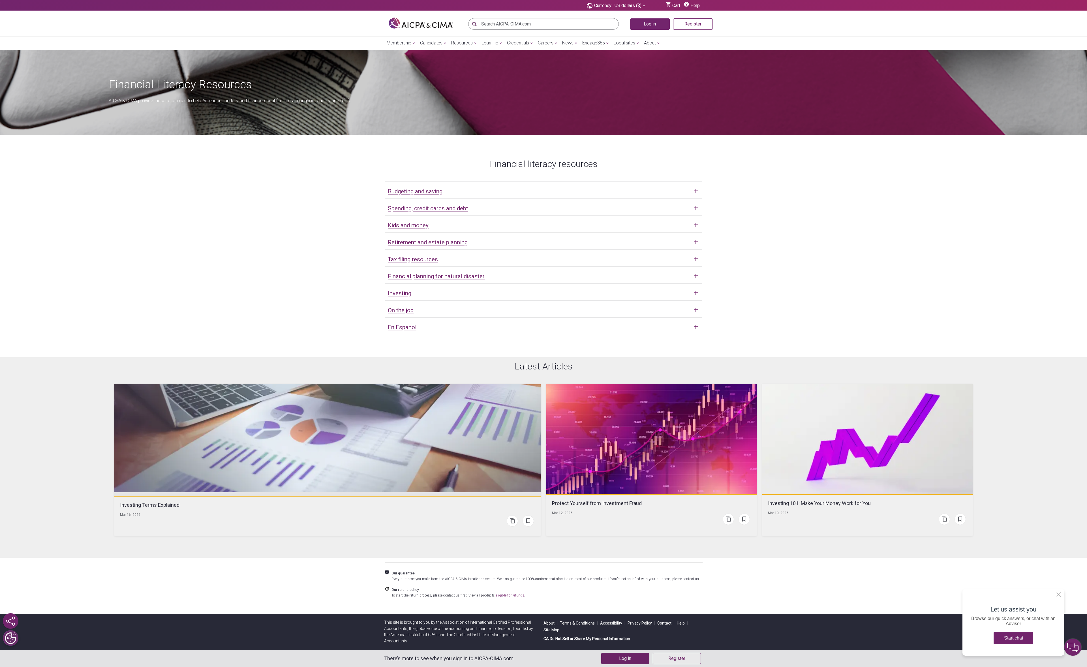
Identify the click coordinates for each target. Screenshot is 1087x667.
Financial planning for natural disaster (436, 276)
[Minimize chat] (1072, 647)
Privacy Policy (641, 623)
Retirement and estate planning (428, 242)
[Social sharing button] (10, 621)
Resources (462, 43)
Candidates (431, 43)
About (650, 43)
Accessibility (612, 623)
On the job (401, 310)
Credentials (518, 43)
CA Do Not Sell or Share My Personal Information (587, 638)
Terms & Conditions (579, 623)
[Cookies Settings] (10, 638)
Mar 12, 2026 (562, 513)
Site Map (551, 630)
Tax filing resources (413, 259)
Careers (545, 43)
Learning (490, 43)
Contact (666, 623)
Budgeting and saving (415, 191)
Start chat (1013, 638)
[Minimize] (1058, 594)
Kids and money (408, 225)
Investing (399, 293)
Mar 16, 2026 (130, 515)
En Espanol (402, 327)
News (568, 43)
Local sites (624, 43)
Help (682, 623)
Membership (399, 43)
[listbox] (630, 5)
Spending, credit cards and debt (428, 208)
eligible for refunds (510, 595)
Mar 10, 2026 (778, 513)
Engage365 (593, 43)
